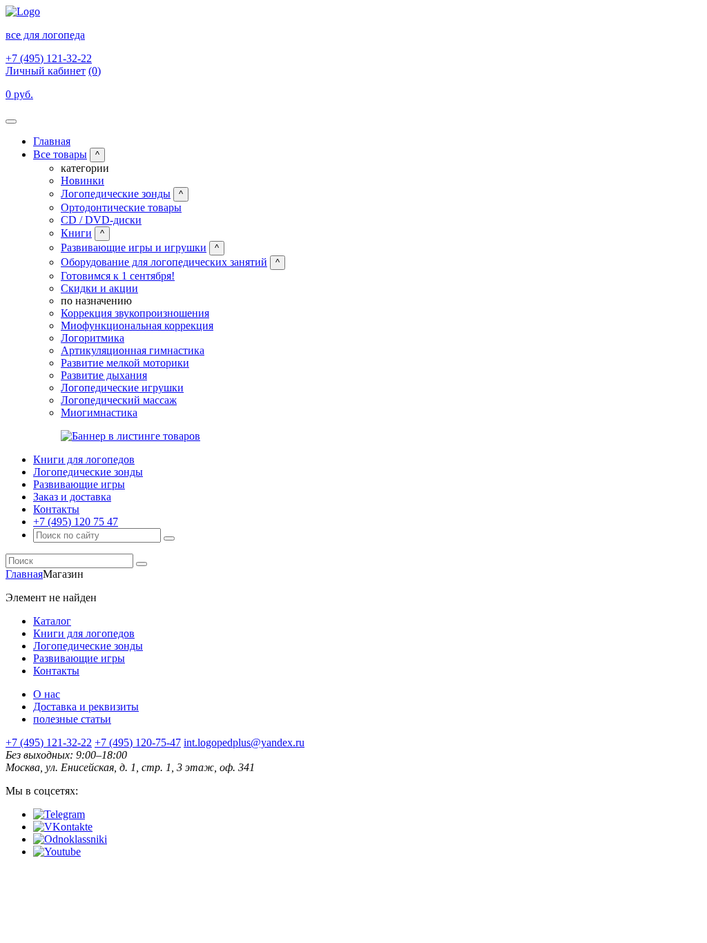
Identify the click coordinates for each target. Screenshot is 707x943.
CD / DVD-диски (101, 220)
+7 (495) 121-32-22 (49, 58)
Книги (76, 233)
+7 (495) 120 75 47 (75, 521)
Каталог (52, 621)
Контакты (56, 509)
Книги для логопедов (84, 459)
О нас (46, 694)
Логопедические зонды (116, 194)
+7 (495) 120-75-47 (138, 742)
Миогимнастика (99, 412)
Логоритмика (92, 338)
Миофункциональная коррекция (137, 325)
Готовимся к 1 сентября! (118, 276)
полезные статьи (72, 719)
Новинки (82, 180)
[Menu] (11, 121)
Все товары (60, 154)
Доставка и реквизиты (86, 706)
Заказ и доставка (72, 497)
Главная (51, 141)
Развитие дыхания (104, 375)
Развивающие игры (79, 484)
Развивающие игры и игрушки (133, 247)
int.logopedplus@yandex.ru (244, 742)
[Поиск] (169, 538)
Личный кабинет (46, 71)
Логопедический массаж (119, 400)
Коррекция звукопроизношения (135, 313)
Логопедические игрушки (122, 387)
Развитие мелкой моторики (125, 363)
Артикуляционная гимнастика (132, 350)
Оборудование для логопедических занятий (164, 262)
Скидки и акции (99, 288)
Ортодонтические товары (121, 207)
